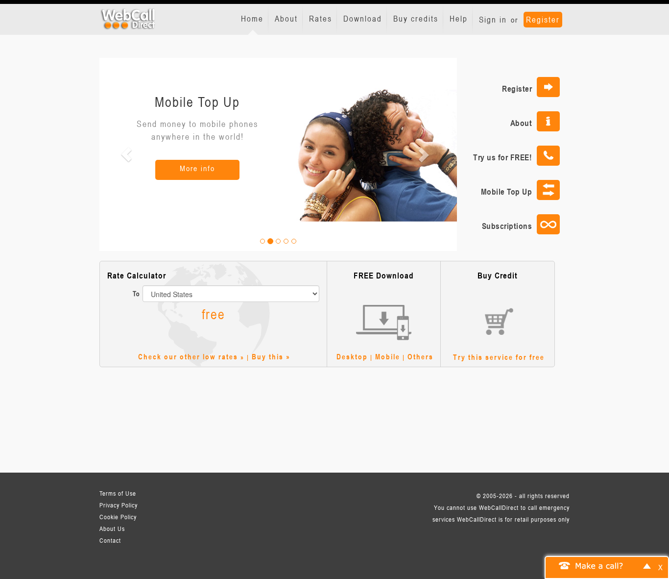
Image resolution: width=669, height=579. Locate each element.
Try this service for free (499, 357)
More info (197, 168)
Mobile (387, 356)
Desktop (352, 356)
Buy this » (271, 356)
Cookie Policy (118, 517)
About (286, 18)
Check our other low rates (188, 356)
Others (420, 356)
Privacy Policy (118, 505)
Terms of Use (117, 493)
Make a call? (599, 565)
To (136, 293)
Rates (320, 18)
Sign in (493, 19)
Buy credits (415, 18)
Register (543, 19)
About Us (112, 528)
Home (252, 18)
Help (459, 18)
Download (362, 18)
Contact (110, 540)
